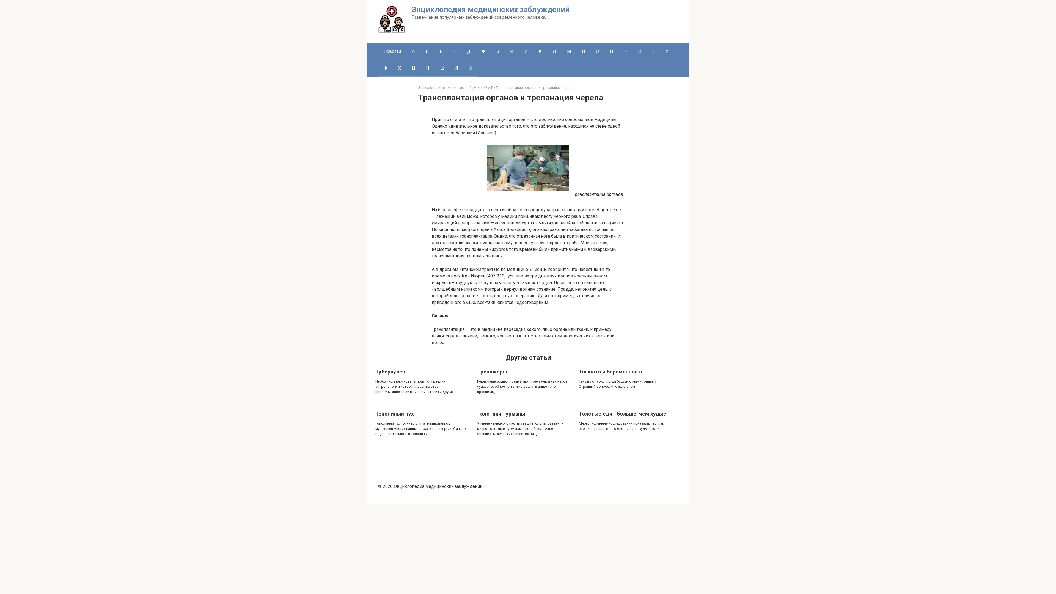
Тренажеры (492, 372)
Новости (392, 51)
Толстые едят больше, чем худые (622, 414)
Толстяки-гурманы (501, 414)
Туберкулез (390, 372)
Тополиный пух (394, 414)
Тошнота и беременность (611, 372)
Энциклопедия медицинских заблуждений (490, 9)
